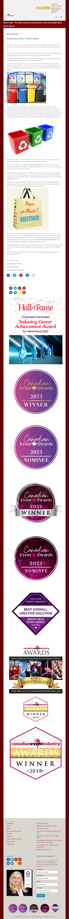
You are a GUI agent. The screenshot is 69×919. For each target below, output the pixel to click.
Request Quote (11, 841)
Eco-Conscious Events (43, 828)
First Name (40, 869)
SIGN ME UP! (40, 895)
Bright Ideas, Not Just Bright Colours (46, 826)
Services (9, 828)
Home (8, 826)
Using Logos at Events (13, 267)
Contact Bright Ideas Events (14, 839)
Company (39, 888)
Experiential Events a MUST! (14, 263)
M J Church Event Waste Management (46, 239)
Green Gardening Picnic (37, 165)
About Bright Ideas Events (14, 831)
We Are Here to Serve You (44, 849)
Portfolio (9, 834)
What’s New (10, 836)
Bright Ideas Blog (12, 34)
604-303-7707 (55, 11)
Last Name (40, 875)
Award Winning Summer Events (15, 270)
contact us (28, 247)
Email (38, 881)
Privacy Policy (10, 844)
